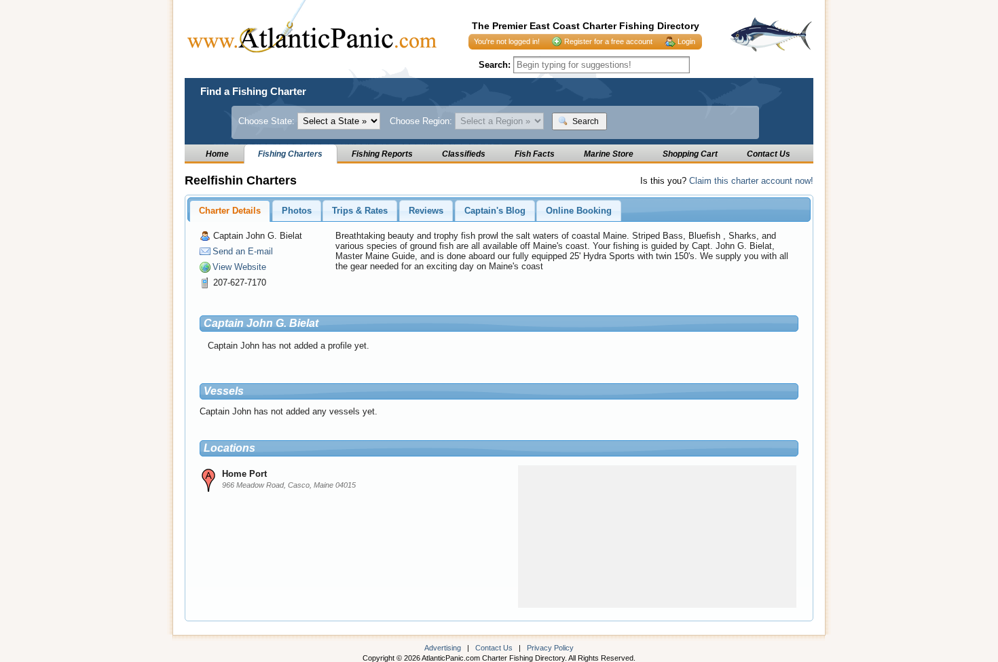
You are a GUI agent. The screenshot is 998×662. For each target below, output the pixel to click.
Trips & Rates (360, 211)
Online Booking (579, 211)
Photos (297, 211)
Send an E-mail (242, 251)
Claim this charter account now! (751, 181)
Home (217, 154)
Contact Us (768, 154)
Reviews (426, 211)
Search (584, 121)
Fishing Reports (382, 154)
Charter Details (230, 211)
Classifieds (463, 154)
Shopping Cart (690, 154)
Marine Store (608, 154)
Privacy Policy (550, 648)
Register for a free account (608, 41)
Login (686, 41)
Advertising (442, 648)
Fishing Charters (290, 154)
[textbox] (601, 64)
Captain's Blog (494, 211)
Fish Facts (535, 154)
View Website (239, 267)
